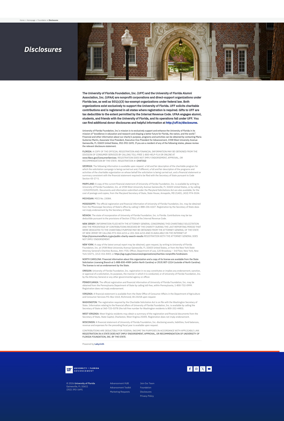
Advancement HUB (119, 383)
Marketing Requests (120, 391)
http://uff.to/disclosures (181, 122)
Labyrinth (99, 343)
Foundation (42, 20)
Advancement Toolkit (120, 387)
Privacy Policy (147, 395)
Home (22, 20)
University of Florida (85, 383)
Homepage (31, 20)
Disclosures (146, 391)
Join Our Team (147, 383)
